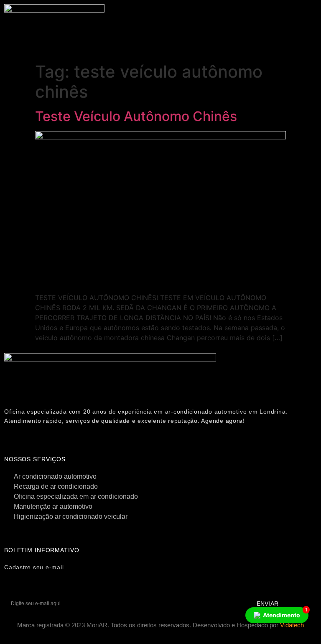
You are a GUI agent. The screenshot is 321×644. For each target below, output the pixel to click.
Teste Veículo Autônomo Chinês (136, 116)
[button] (210, 18)
